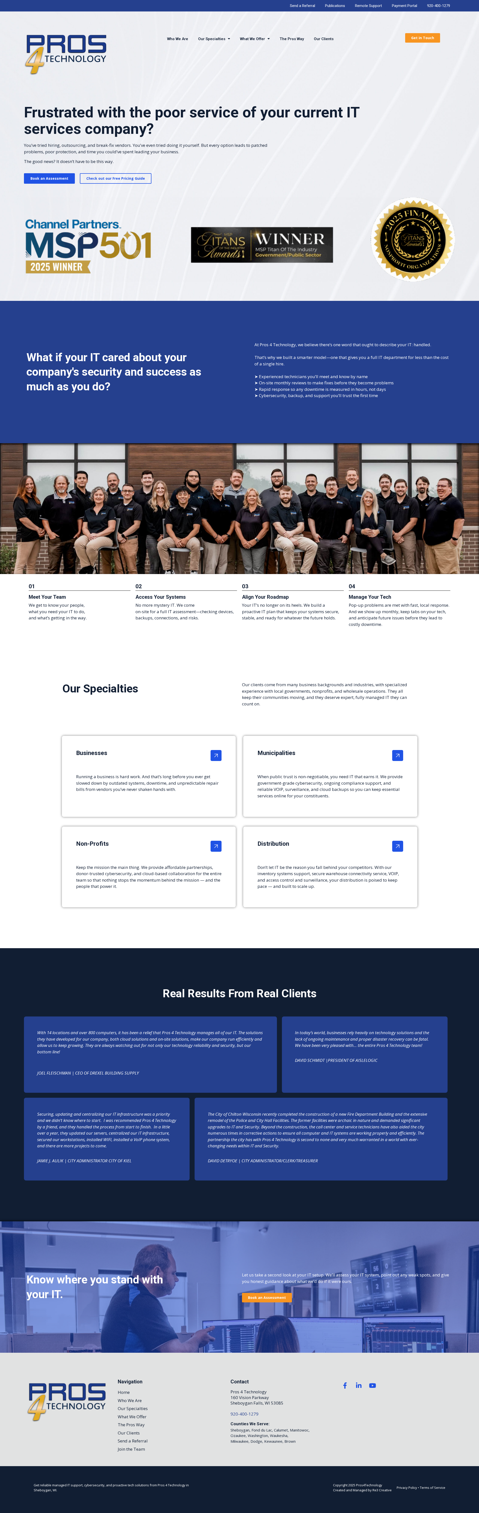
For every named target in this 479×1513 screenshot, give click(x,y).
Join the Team (131, 1449)
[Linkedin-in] (359, 1385)
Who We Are (177, 39)
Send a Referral (302, 5)
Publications (335, 5)
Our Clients (324, 39)
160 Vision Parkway (250, 1397)
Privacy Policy (407, 1487)
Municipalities (276, 753)
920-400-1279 (438, 5)
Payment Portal (404, 5)
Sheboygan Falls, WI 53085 (257, 1403)
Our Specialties (211, 39)
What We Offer (252, 39)
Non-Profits (92, 843)
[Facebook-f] (345, 1385)
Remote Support (368, 5)
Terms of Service (432, 1487)
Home (124, 1392)
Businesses (91, 753)
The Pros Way (292, 39)
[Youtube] (372, 1385)
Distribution (273, 843)
